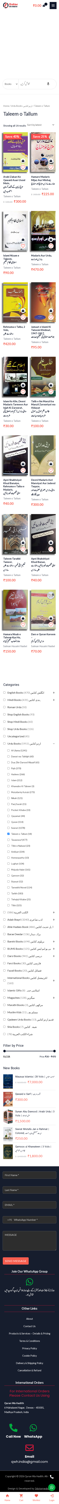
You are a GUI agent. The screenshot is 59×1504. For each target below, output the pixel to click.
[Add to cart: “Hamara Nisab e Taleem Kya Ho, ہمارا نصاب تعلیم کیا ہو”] (23, 618)
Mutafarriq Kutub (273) (23, 792)
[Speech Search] (48, 84)
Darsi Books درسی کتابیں (24, 955)
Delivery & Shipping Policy (29, 1363)
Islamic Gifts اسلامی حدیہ (23, 990)
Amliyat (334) (18, 851)
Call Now (13, 1436)
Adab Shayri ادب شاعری (24, 919)
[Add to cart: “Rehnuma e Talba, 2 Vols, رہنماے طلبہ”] (23, 310)
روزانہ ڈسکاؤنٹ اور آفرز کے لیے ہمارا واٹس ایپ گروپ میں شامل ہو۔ (30, 1293)
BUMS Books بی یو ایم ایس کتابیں (29, 948)
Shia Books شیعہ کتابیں (22, 1026)
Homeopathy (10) (20, 857)
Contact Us (29, 1326)
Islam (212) (16, 780)
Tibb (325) (16, 905)
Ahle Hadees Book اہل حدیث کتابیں (30, 926)
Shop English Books (20, 714)
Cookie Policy (29, 1355)
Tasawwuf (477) (19, 839)
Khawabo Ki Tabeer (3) (22, 786)
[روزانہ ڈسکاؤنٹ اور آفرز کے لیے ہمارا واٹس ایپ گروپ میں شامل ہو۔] (29, 1282)
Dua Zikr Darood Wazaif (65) (25, 762)
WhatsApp (33, 1436)
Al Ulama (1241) (19, 750)
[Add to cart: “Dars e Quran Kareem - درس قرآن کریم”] (51, 618)
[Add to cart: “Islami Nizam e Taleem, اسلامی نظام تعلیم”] (23, 239)
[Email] (29, 1448)
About (29, 1318)
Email (29, 1456)
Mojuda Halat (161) (20, 869)
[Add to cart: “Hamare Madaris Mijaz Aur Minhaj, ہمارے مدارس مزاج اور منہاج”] (51, 160)
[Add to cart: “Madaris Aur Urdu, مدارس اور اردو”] (51, 239)
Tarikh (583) (17, 893)
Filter (6, 1056)
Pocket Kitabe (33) (20, 810)
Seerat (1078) (18, 827)
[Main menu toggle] (53, 5)
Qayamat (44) (18, 816)
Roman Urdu (17, 707)
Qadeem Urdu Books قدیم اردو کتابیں (30, 1019)
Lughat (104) (17, 863)
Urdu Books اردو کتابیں (24, 743)
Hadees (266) (18, 774)
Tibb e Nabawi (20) (20, 845)
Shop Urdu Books (20, 728)
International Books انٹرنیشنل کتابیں (27, 980)
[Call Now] (13, 1428)
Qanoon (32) (17, 875)
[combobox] (7, 1219)
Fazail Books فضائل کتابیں (24, 970)
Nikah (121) (17, 798)
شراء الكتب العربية (20, 1034)
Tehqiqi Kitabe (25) (21, 899)
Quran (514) (17, 821)
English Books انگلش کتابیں (25, 692)
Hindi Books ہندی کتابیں (24, 699)
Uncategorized (18, 736)
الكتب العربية (17, 912)
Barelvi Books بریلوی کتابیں (25, 941)
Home (6, 106)
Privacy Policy (29, 1348)
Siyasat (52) (17, 881)
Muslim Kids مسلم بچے (22, 1012)
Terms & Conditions (29, 1341)
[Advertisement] (29, 42)
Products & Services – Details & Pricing (29, 1333)
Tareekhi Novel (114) (21, 887)
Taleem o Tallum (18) (21, 833)
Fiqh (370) (16, 768)
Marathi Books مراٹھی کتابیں (25, 1004)
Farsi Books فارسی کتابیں (24, 963)
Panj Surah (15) (18, 804)
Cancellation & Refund (29, 1370)
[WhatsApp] (33, 1428)
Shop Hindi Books (20, 721)
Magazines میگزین (21, 997)
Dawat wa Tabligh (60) (22, 756)
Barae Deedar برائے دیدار (24, 934)
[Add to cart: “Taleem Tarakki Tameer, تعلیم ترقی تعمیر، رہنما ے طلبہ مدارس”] (23, 542)
